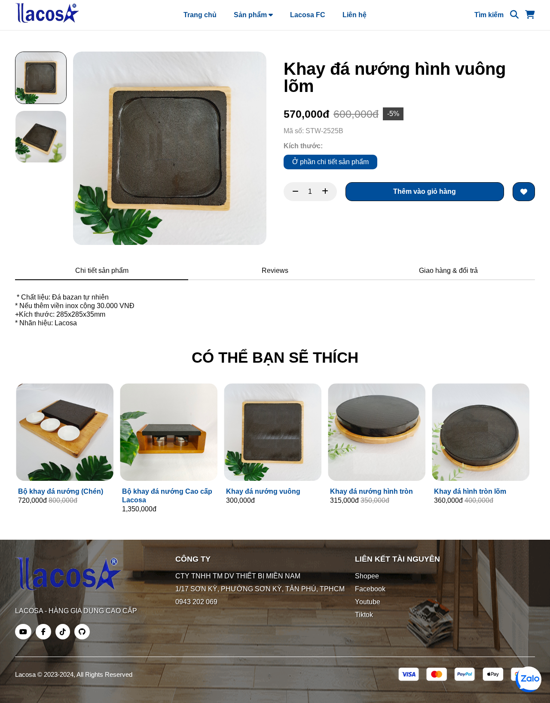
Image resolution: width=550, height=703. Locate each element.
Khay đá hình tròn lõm (469, 491)
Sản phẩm (251, 14)
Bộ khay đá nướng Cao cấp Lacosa (166, 496)
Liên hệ (354, 14)
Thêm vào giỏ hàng (424, 191)
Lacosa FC (307, 14)
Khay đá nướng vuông (262, 491)
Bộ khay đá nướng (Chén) (59, 491)
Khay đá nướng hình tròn (370, 491)
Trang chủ (200, 14)
